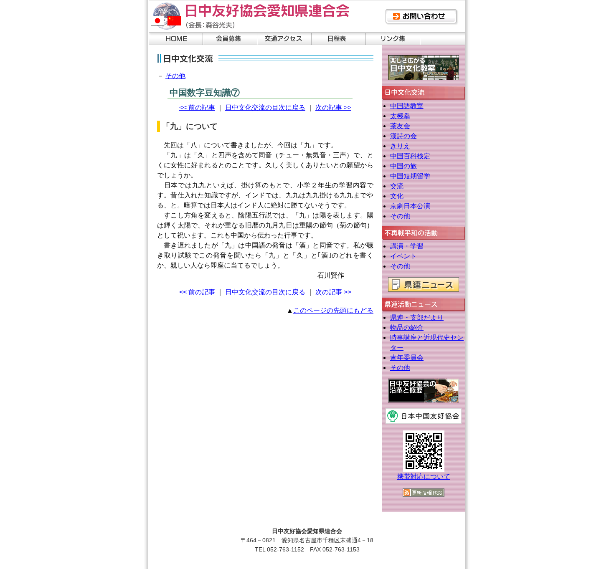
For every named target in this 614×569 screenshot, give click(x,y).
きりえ (400, 145)
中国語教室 (407, 105)
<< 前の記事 (197, 107)
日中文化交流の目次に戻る (265, 107)
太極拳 (400, 115)
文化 (396, 196)
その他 (175, 75)
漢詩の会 (403, 135)
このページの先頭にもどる (333, 310)
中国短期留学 (410, 176)
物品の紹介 (407, 327)
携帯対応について (423, 476)
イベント (403, 256)
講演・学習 (407, 246)
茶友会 (400, 125)
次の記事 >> (333, 107)
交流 (396, 186)
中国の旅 (403, 165)
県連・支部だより (417, 317)
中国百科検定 (410, 155)
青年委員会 (407, 357)
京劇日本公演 (410, 206)
